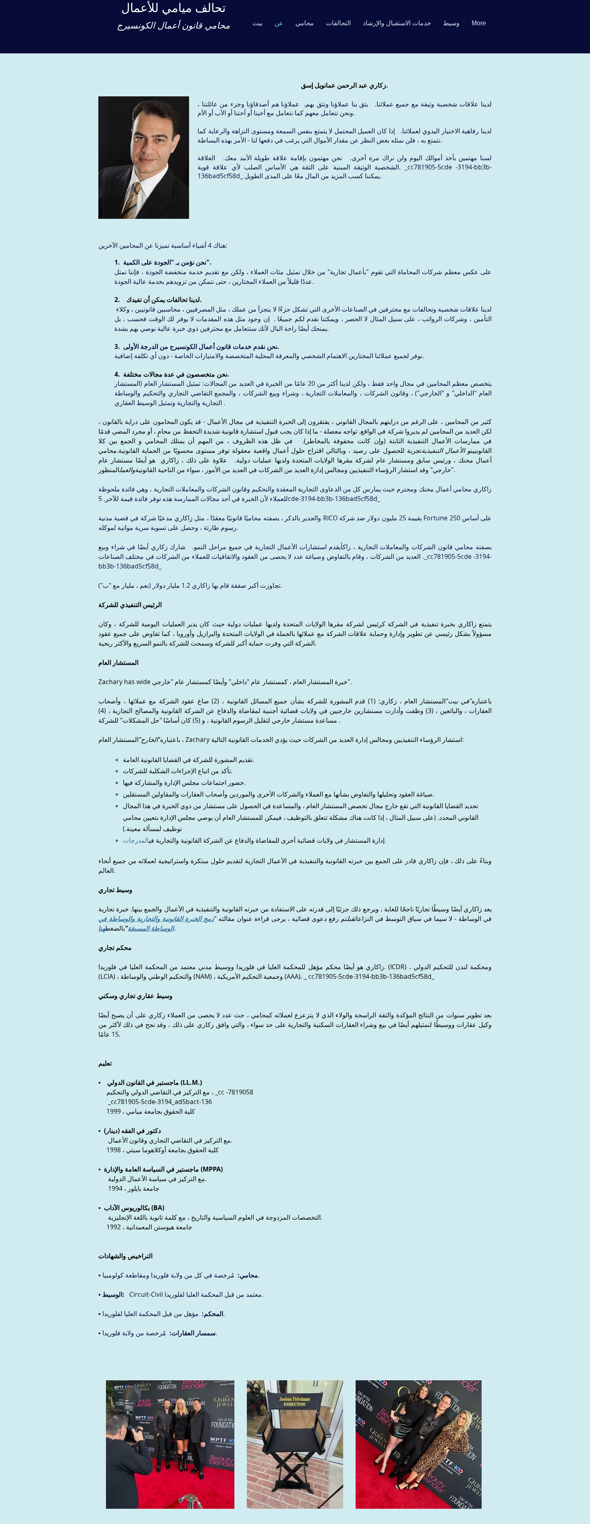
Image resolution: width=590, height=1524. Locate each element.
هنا (101, 928)
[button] (304, 23)
